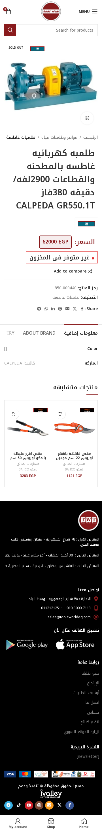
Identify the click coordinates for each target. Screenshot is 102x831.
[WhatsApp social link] (46, 309)
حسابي (93, 712)
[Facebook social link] (81, 309)
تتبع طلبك (90, 673)
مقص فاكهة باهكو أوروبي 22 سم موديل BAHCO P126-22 (74, 458)
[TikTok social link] (18, 805)
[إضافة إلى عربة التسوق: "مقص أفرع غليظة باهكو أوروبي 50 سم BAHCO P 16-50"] (14, 414)
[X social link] (74, 309)
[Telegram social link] (39, 309)
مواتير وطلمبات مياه (59, 137)
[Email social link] (67, 309)
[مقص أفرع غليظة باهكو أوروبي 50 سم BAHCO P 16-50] (28, 428)
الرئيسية (90, 137)
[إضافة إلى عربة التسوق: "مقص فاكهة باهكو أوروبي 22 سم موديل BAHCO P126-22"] (60, 414)
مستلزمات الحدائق (74, 463)
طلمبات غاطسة (20, 137)
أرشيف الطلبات (86, 693)
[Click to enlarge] (87, 118)
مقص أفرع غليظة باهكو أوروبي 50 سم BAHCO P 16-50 (28, 458)
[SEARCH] (10, 30)
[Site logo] (51, 11)
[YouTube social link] (29, 805)
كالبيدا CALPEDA (19, 363)
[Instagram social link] (39, 805)
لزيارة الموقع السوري (81, 732)
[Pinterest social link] (60, 309)
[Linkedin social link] (53, 309)
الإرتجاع (93, 683)
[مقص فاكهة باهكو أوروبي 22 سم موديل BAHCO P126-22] (74, 428)
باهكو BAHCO (74, 469)
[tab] (81, 332)
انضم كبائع (89, 722)
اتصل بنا (92, 702)
